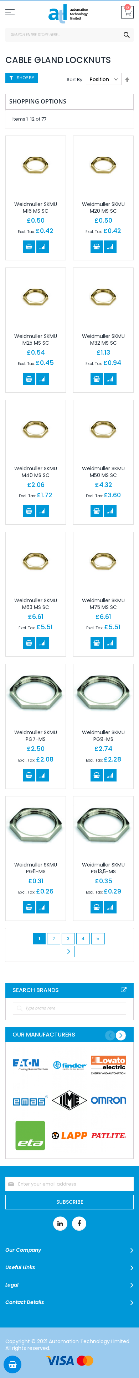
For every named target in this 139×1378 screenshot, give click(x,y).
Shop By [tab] (25, 78)
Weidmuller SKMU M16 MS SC (35, 207)
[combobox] (69, 35)
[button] (42, 246)
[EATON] (30, 1064)
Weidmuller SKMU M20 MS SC (103, 207)
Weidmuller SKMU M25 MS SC (35, 339)
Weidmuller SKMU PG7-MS (35, 736)
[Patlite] (108, 1135)
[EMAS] (30, 1100)
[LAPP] (69, 1135)
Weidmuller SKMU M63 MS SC (35, 604)
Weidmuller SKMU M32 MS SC (103, 339)
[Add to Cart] (29, 246)
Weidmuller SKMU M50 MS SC (103, 472)
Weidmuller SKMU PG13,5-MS (103, 868)
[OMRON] (108, 1100)
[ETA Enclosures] (30, 1135)
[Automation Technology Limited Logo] (69, 15)
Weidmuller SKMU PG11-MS (35, 868)
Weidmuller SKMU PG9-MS (103, 736)
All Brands (124, 990)
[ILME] (69, 1100)
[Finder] (69, 1064)
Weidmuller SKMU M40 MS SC (35, 472)
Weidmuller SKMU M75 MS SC (103, 604)
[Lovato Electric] (108, 1064)
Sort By (74, 79)
